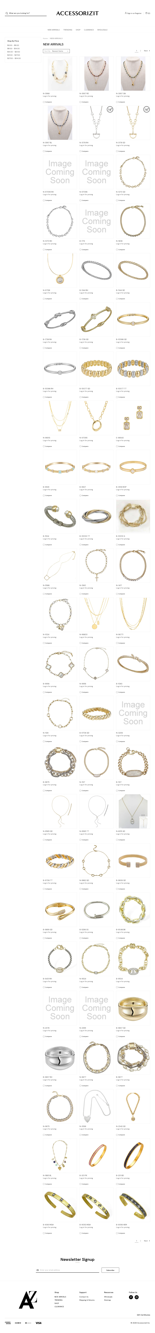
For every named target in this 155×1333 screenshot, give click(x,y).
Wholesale (102, 30)
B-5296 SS (84, 929)
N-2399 (83, 1028)
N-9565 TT (84, 831)
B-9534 (119, 979)
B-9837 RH (47, 1077)
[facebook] (131, 1297)
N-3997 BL (47, 142)
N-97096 (83, 192)
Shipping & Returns (87, 1300)
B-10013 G (120, 536)
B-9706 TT (48, 880)
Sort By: (47, 51)
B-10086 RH (48, 388)
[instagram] (137, 1297)
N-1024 (46, 634)
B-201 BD (120, 1175)
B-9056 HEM (121, 1225)
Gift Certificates (143, 1315)
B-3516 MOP (121, 487)
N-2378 (46, 1028)
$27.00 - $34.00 (14, 58)
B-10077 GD (85, 388)
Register (138, 13)
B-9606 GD (121, 880)
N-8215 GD (120, 831)
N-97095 (83, 438)
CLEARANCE (89, 30)
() (148, 13)
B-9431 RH (47, 979)
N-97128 (46, 290)
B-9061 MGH (48, 1225)
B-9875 (46, 782)
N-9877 (83, 1077)
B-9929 (46, 487)
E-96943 (120, 438)
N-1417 (119, 585)
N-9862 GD (84, 880)
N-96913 (46, 438)
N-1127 (82, 782)
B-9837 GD (121, 1028)
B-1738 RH (47, 339)
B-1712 (82, 241)
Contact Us (83, 1297)
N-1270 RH (47, 241)
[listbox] (61, 51)
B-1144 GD (120, 290)
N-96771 (119, 634)
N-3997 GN (121, 93)
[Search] (7, 13)
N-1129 (45, 733)
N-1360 (83, 585)
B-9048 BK (120, 929)
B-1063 (119, 684)
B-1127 (118, 782)
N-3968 (46, 93)
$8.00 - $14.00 (13, 48)
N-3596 (83, 1126)
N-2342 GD (121, 1126)
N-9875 (46, 1126)
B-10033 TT (85, 536)
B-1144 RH (84, 290)
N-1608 (119, 241)
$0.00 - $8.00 (13, 45)
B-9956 (46, 684)
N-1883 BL (47, 1175)
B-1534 (46, 536)
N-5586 (46, 585)
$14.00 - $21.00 (13, 52)
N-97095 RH (48, 192)
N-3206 (119, 733)
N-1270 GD (120, 192)
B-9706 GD (84, 733)
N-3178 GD (120, 142)
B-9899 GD (47, 929)
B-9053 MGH (85, 1225)
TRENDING (67, 30)
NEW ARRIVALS (54, 30)
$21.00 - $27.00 (13, 55)
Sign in (129, 13)
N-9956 (83, 684)
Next (146, 51)
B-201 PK (83, 1175)
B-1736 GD (84, 339)
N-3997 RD (84, 93)
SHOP (78, 30)
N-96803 (83, 634)
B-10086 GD (121, 339)
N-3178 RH (84, 142)
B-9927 (83, 487)
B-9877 (119, 1077)
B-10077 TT (121, 388)
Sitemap (107, 1300)
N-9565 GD (48, 831)
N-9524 (83, 979)
